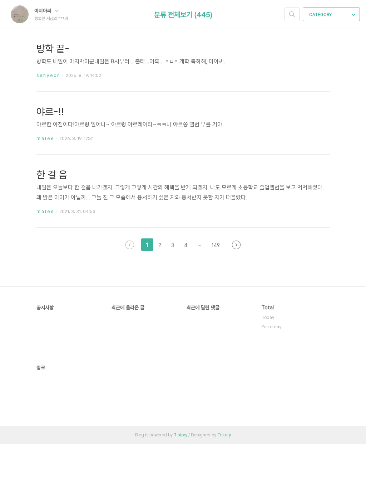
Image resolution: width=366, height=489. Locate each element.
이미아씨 (43, 11)
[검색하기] (292, 14)
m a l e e (44, 138)
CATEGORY (321, 14)
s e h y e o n (48, 75)
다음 (236, 245)
